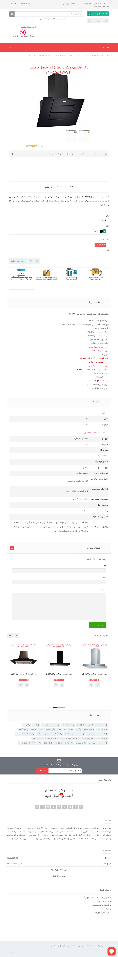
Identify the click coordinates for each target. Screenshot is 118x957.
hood (79, 725)
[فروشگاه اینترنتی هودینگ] (23, 32)
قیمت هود (101, 725)
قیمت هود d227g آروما (29, 743)
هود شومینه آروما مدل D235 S (94, 674)
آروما (35, 725)
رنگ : (106, 226)
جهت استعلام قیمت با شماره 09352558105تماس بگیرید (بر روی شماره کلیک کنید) (86, 5)
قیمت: (106, 250)
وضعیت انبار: (104, 240)
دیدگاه (103, 590)
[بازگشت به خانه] (107, 55)
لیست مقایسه (98, 20)
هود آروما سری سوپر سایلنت (48, 734)
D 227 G (79, 743)
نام (105, 565)
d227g (47, 743)
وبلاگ (54, 19)
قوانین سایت (30, 19)
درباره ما (106, 909)
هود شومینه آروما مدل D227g (39, 55)
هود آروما (101, 729)
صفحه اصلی (65, 19)
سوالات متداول (103, 901)
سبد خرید (96, 14)
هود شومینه (67, 725)
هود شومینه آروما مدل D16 (43, 738)
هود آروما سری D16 (97, 743)
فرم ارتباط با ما (59, 876)
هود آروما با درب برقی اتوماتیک (93, 738)
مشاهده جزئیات (16, 261)
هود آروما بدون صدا (23, 734)
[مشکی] (101, 231)
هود (89, 725)
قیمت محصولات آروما (73, 734)
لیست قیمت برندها (101, 912)
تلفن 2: (108, 858)
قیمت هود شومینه (50, 725)
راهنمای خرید (43, 19)
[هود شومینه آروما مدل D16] (71, 136)
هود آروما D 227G (63, 743)
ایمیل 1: (107, 863)
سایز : (106, 216)
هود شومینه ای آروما (84, 729)
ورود (12, 3)
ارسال (100, 625)
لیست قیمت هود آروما (96, 734)
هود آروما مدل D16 (67, 738)
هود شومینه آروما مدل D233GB (24, 674)
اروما (25, 725)
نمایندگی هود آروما (26, 729)
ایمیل (104, 577)
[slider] (32, 145)
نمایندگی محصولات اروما (49, 729)
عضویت (24, 3)
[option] (23, 672)
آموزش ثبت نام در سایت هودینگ (96, 897)
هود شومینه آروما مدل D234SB (59, 674)
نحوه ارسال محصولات (100, 905)
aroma (67, 729)
